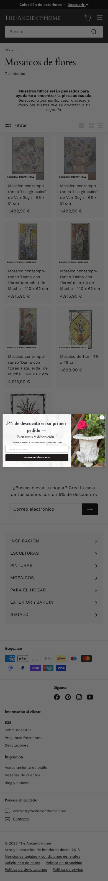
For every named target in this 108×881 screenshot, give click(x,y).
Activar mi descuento (37, 457)
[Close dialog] (102, 417)
